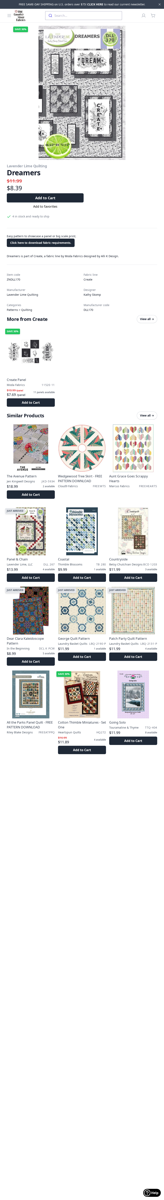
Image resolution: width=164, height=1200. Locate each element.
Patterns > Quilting (19, 310)
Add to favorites (45, 206)
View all (147, 319)
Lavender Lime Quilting (27, 166)
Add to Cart (45, 197)
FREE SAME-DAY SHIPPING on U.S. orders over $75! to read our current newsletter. (82, 4)
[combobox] (83, 15)
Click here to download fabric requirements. (40, 243)
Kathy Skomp (92, 295)
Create (88, 279)
